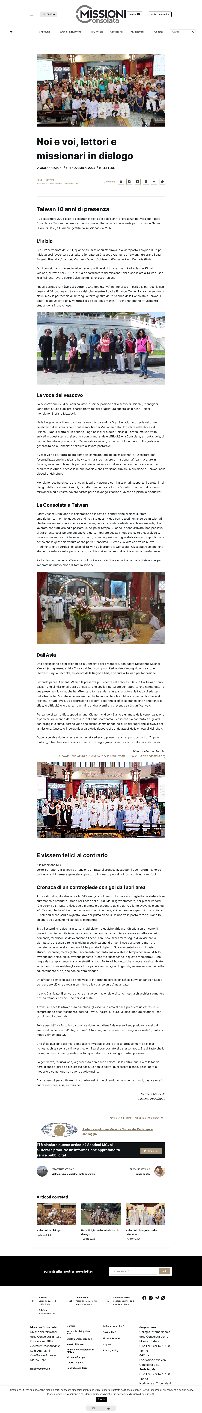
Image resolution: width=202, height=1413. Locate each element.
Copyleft (107, 1344)
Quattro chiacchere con (79, 1339)
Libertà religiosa (75, 1362)
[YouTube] (58, 1376)
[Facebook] (121, 182)
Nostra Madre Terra (77, 1368)
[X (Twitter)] (129, 182)
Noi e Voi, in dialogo (49, 1230)
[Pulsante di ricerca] (193, 32)
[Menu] (31, 14)
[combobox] (180, 31)
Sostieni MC (117, 31)
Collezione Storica (160, 14)
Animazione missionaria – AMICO (80, 1351)
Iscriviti (132, 14)
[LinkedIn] (138, 182)
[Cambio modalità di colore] (11, 31)
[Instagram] (151, 1298)
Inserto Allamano (76, 1344)
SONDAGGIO (48, 14)
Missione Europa (76, 1357)
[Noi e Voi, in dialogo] (56, 1214)
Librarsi (71, 1326)
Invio (164, 1271)
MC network (137, 31)
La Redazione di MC (113, 1326)
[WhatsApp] (163, 182)
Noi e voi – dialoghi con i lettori (79, 1332)
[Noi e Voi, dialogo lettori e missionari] (145, 1214)
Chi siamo (44, 31)
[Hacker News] (146, 182)
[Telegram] (154, 182)
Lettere (108, 168)
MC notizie (97, 31)
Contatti (158, 31)
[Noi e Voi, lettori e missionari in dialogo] (101, 1214)
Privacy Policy (110, 1350)
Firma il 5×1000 (111, 1338)
